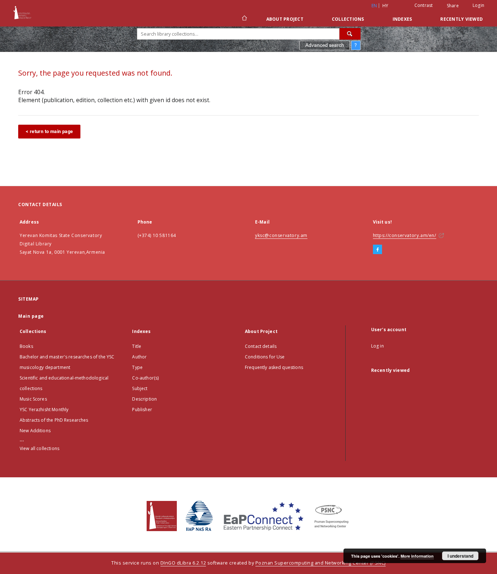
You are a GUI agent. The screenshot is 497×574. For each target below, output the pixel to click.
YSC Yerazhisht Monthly (44, 409)
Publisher (142, 409)
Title (136, 346)
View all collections (39, 448)
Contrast (423, 5)
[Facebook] (377, 249)
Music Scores (33, 399)
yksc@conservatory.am (281, 235)
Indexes (402, 19)
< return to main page (49, 131)
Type (137, 367)
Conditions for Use (265, 357)
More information (417, 556)
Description (144, 399)
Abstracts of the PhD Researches (54, 420)
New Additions (35, 431)
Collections (348, 19)
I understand (460, 556)
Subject (139, 388)
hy (385, 5)
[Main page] (244, 19)
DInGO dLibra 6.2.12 (183, 563)
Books (26, 346)
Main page (31, 316)
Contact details (261, 346)
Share (453, 6)
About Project (284, 19)
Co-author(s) (145, 378)
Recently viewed (461, 19)
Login (478, 5)
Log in (377, 346)
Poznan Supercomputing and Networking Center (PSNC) (320, 563)
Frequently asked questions (274, 367)
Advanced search (324, 45)
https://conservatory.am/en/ (404, 235)
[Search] (350, 34)
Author (139, 357)
